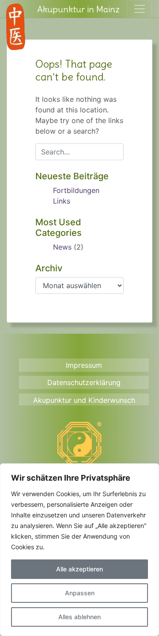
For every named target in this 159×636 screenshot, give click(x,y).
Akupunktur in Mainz (78, 9)
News (62, 247)
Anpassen (80, 593)
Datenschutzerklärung (84, 382)
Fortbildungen (76, 190)
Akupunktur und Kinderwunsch (84, 400)
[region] (79, 549)
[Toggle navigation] (139, 9)
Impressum (84, 365)
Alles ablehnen (79, 617)
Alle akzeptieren (79, 569)
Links (61, 201)
